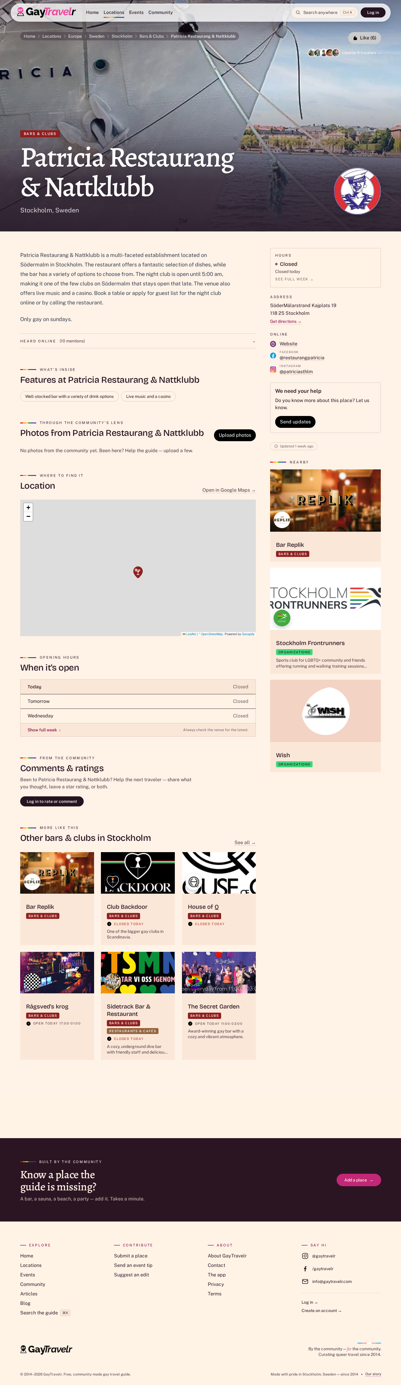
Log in (373, 12)
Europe (75, 36)
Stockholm (122, 36)
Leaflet (191, 634)
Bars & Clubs (152, 36)
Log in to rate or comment (52, 801)
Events (136, 12)
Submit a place (131, 1256)
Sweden (96, 36)
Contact (216, 1265)
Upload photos (235, 435)
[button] (138, 572)
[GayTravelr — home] (46, 1350)
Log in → (310, 1302)
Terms (214, 1294)
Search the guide (44, 1313)
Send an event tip (133, 1265)
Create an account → (322, 1310)
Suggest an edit (131, 1275)
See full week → (294, 279)
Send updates (295, 422)
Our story (373, 1374)
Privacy (216, 1284)
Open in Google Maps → (229, 490)
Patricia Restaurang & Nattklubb (203, 36)
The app (217, 1275)
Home (92, 12)
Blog (25, 1303)
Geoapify (248, 634)
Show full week (44, 730)
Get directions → (286, 321)
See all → (245, 842)
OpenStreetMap (212, 634)
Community (160, 12)
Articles (28, 1294)
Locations (114, 12)
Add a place (358, 1180)
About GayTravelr (227, 1256)
